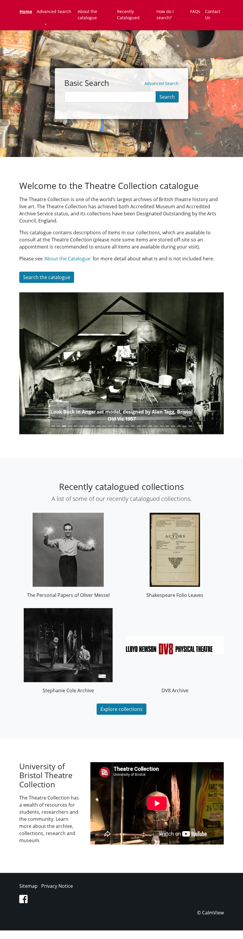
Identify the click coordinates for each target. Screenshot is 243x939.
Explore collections (121, 709)
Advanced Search (54, 11)
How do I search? (165, 14)
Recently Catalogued (128, 14)
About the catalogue (87, 14)
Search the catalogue (46, 277)
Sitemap (28, 886)
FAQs (195, 11)
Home (26, 11)
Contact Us (212, 14)
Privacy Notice (57, 886)
